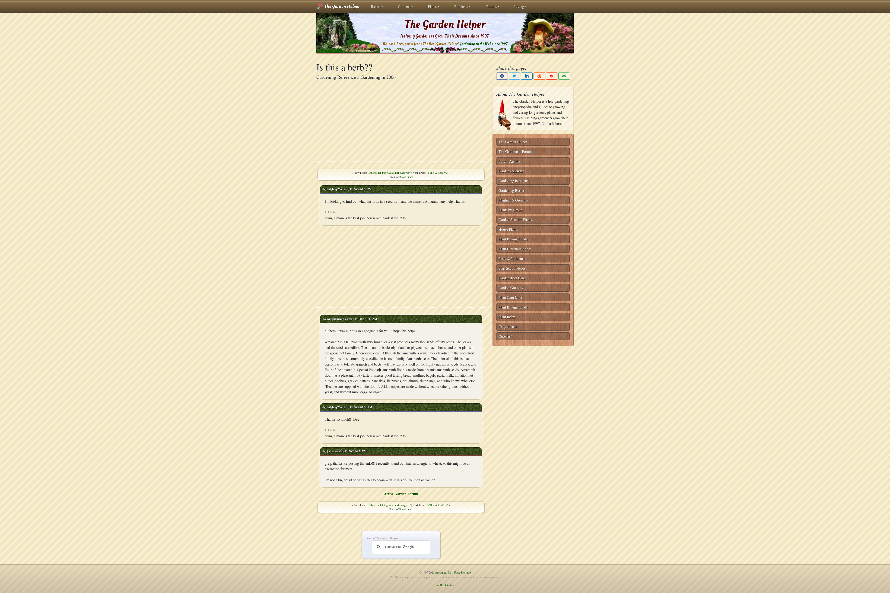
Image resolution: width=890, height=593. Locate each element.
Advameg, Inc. (443, 572)
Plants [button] (432, 6)
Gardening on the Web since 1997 (483, 44)
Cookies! (505, 336)
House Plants (508, 229)
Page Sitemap (462, 572)
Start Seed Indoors (512, 268)
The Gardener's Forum (515, 151)
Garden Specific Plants (515, 219)
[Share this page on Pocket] (552, 76)
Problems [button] (461, 6)
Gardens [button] (404, 6)
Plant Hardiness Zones (515, 248)
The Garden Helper (341, 6)
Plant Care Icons (511, 297)
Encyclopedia (508, 326)
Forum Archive (510, 161)
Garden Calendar (511, 170)
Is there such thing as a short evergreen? (389, 172)
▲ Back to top (445, 585)
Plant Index (507, 316)
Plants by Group (510, 209)
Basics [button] (375, 6)
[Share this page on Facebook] (502, 76)
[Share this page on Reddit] (539, 76)
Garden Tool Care (512, 277)
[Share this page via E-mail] (564, 76)
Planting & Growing (513, 200)
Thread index (405, 177)
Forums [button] (491, 6)
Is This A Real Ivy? (437, 172)
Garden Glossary (511, 287)
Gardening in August (514, 180)
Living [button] (519, 6)
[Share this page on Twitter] (514, 76)
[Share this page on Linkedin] (527, 76)
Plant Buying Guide (513, 239)
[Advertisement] (401, 124)
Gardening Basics (511, 190)
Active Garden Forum (401, 493)
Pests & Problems (511, 258)
